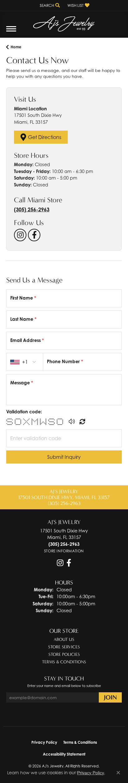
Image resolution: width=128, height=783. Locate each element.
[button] (49, 5)
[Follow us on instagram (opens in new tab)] (20, 235)
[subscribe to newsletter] (110, 697)
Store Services (64, 647)
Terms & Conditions (64, 662)
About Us (64, 639)
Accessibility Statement (64, 754)
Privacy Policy (44, 742)
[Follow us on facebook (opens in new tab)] (34, 235)
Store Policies (64, 654)
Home (16, 47)
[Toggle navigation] (11, 32)
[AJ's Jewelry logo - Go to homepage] (64, 21)
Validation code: (24, 411)
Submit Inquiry (64, 457)
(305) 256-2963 (31, 209)
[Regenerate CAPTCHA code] (82, 421)
